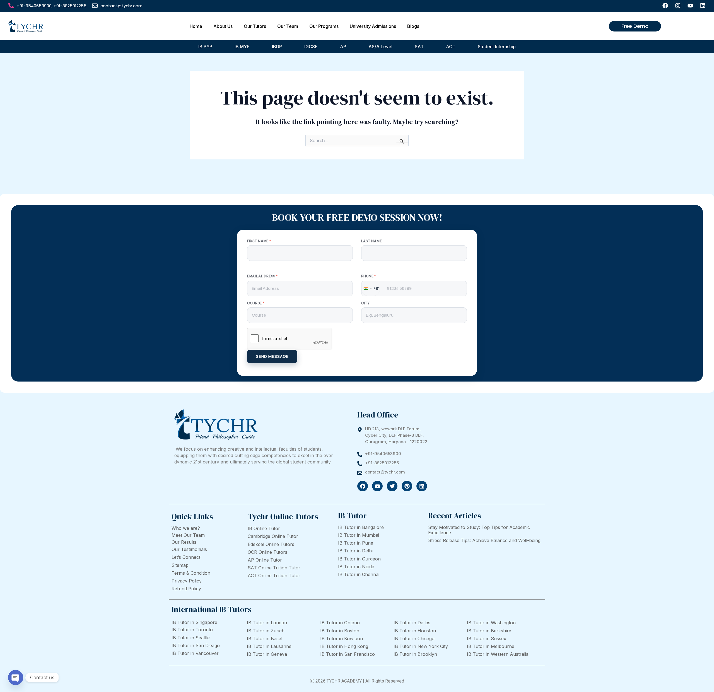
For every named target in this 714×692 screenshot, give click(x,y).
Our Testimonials (189, 549)
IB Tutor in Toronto (192, 629)
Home (196, 26)
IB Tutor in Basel (264, 638)
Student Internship (497, 46)
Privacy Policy (187, 581)
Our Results (184, 542)
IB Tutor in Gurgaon (359, 559)
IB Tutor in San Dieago (196, 645)
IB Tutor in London (267, 622)
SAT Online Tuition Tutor (274, 567)
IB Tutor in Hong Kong (344, 646)
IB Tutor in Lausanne (269, 646)
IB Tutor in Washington (491, 622)
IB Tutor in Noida (356, 566)
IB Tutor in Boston (339, 630)
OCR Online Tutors (267, 552)
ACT (450, 46)
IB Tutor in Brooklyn (415, 654)
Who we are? (186, 528)
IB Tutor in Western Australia (498, 654)
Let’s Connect (186, 557)
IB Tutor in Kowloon (341, 638)
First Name (259, 241)
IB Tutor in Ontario (340, 622)
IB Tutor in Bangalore (361, 527)
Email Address (262, 276)
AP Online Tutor (265, 560)
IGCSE (311, 46)
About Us (223, 26)
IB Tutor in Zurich (265, 630)
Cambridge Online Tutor (273, 536)
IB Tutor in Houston (415, 630)
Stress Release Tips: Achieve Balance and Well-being (484, 540)
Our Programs (324, 26)
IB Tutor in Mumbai (358, 535)
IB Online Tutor (264, 528)
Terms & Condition (191, 573)
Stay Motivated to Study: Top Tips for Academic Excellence (479, 530)
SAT (419, 46)
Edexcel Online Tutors (271, 544)
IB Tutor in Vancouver (195, 653)
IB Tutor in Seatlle (191, 637)
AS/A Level (380, 46)
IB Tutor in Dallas (412, 622)
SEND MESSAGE (272, 356)
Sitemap (180, 565)
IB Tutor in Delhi (355, 550)
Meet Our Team (188, 535)
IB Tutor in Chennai (358, 574)
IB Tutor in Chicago (414, 638)
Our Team (287, 26)
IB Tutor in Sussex (486, 638)
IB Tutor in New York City (421, 646)
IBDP (277, 46)
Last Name (371, 241)
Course (255, 303)
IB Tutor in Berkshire (489, 630)
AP (343, 46)
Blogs (413, 26)
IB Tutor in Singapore (194, 622)
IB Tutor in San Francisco (347, 654)
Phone (368, 276)
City (365, 303)
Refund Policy (186, 588)
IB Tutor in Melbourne (490, 646)
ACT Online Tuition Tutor (274, 575)
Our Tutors (255, 26)
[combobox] (370, 288)
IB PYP (205, 46)
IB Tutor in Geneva (267, 654)
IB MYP (242, 46)
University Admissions (373, 26)
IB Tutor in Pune (355, 543)
